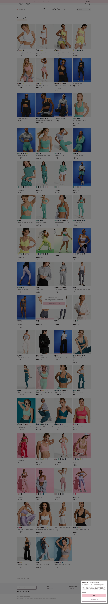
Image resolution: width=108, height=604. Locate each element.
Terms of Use (103, 590)
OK (94, 595)
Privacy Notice (95, 590)
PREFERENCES (94, 599)
